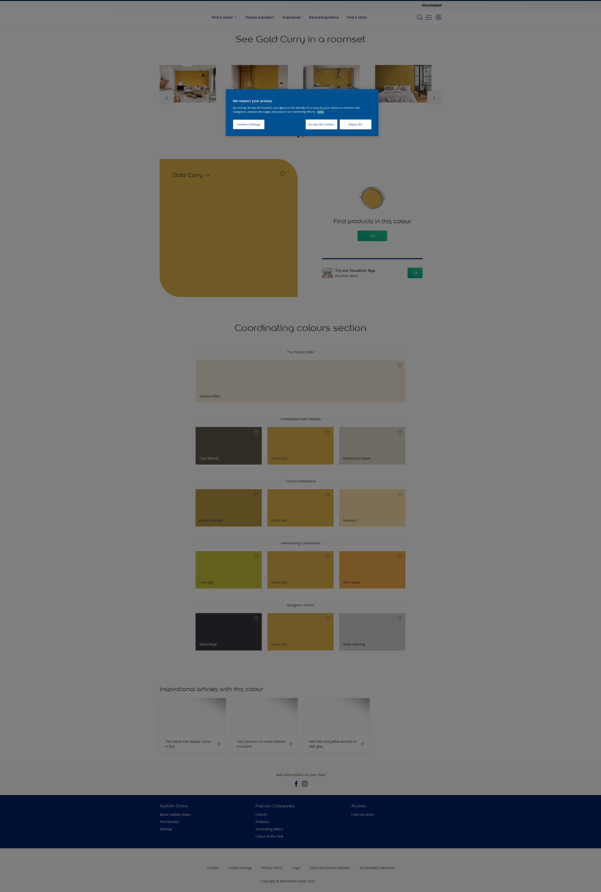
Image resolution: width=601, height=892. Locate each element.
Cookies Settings (249, 124)
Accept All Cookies (321, 124)
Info (321, 111)
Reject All (355, 124)
